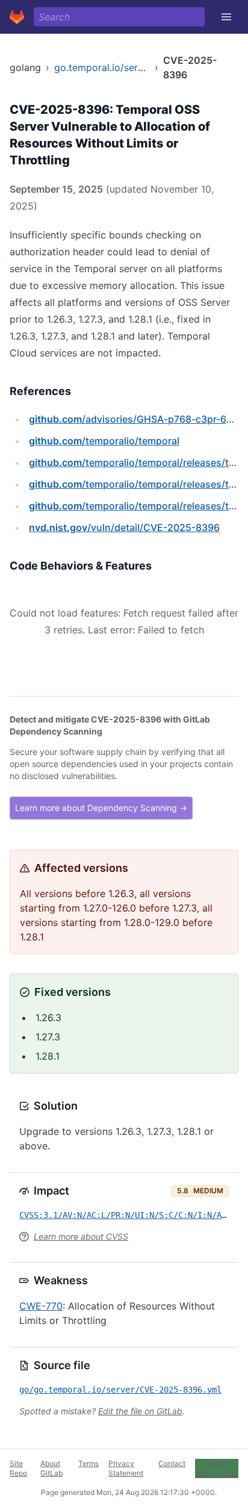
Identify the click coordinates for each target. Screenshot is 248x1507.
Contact (171, 1463)
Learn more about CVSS (81, 1236)
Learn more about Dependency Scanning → (101, 808)
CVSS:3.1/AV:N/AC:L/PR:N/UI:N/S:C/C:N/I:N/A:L (125, 1215)
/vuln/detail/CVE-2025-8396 (124, 527)
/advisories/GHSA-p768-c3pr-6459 (136, 419)
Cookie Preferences (216, 1468)
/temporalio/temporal (104, 441)
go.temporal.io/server (103, 67)
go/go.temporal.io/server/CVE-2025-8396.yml (120, 1389)
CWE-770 (41, 1306)
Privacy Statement (125, 1468)
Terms (88, 1463)
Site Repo (18, 1468)
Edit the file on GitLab (140, 1411)
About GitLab (51, 1468)
